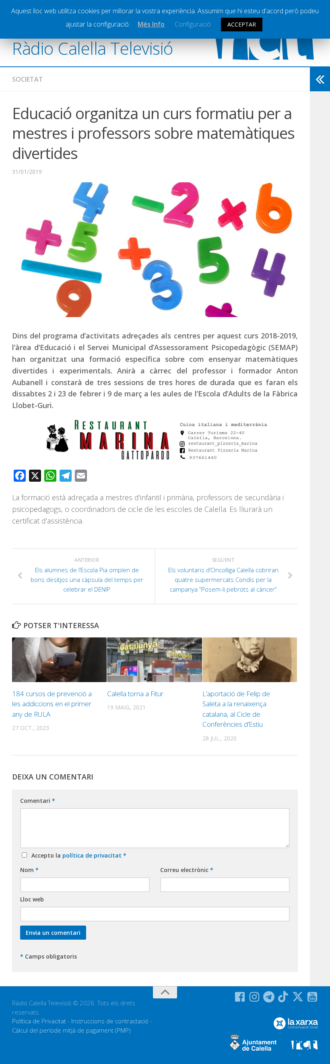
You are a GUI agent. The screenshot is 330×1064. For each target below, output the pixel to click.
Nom (29, 870)
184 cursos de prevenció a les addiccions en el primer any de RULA (52, 704)
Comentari (37, 800)
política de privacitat (92, 855)
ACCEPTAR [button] (241, 24)
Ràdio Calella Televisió (92, 48)
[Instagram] (254, 996)
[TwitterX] (297, 996)
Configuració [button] (193, 24)
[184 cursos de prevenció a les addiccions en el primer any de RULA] (59, 659)
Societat (27, 79)
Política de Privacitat (39, 1021)
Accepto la (77, 855)
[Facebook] (239, 996)
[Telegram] (268, 996)
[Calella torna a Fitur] (154, 659)
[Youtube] (312, 996)
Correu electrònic (186, 870)
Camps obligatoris (48, 956)
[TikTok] (283, 996)
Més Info (151, 24)
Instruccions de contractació (109, 1021)
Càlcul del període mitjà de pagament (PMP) (71, 1030)
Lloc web (32, 899)
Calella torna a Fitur (135, 693)
